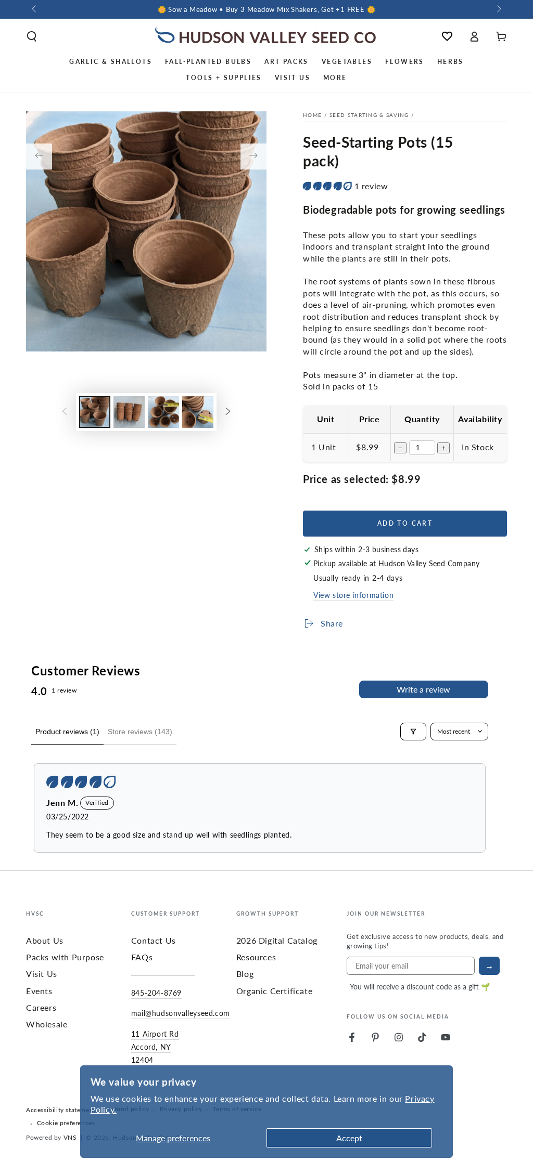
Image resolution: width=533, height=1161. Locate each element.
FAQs (142, 957)
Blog (244, 974)
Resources (256, 957)
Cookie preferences (66, 1123)
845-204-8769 (156, 992)
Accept (349, 1138)
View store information (353, 595)
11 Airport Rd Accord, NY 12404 (155, 1046)
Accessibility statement (61, 1110)
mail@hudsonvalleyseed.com (180, 1013)
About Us (45, 940)
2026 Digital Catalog (277, 940)
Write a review (423, 689)
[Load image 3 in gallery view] (163, 412)
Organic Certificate (274, 991)
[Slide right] (498, 9)
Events (39, 991)
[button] (31, 36)
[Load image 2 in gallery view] (129, 412)
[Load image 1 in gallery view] (94, 412)
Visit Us (41, 974)
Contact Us (153, 940)
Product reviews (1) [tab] (67, 731)
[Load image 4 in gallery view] (197, 412)
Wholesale (46, 1024)
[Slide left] (35, 9)
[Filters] (413, 731)
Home (312, 115)
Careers (41, 1007)
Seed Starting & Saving (369, 115)
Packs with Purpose (65, 957)
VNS (70, 1137)
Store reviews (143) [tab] (140, 731)
